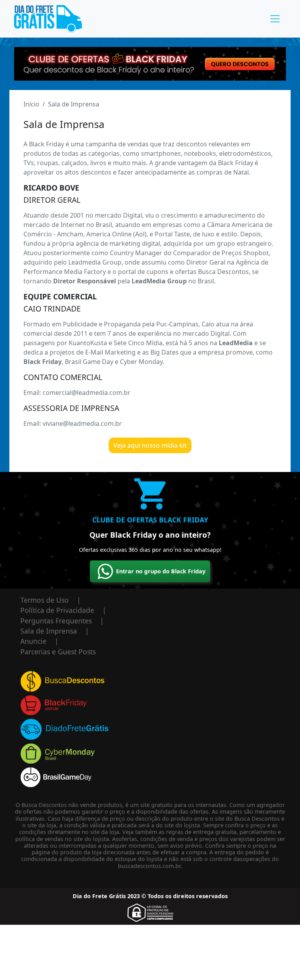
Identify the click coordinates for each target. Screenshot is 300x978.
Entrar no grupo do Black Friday (160, 571)
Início (31, 104)
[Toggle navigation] (275, 19)
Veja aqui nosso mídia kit (150, 445)
